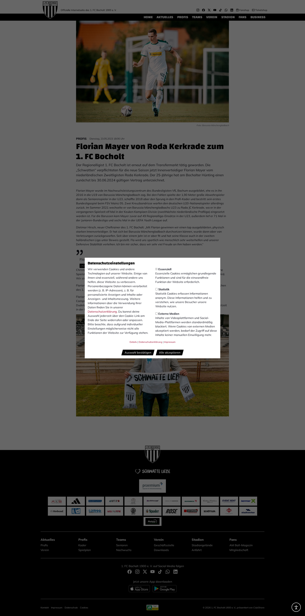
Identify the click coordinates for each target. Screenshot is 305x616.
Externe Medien (168, 313)
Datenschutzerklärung (102, 311)
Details (133, 341)
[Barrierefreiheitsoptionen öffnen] (296, 607)
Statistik (163, 289)
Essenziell (164, 269)
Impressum (169, 341)
